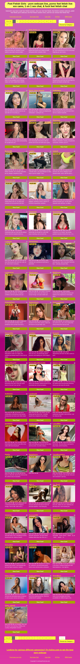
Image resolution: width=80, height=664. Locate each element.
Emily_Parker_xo (34, 30)
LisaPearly (8, 241)
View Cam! (16, 56)
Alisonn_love (57, 363)
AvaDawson (9, 394)
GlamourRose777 (10, 363)
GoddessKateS (10, 30)
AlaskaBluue (57, 575)
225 (7, 25)
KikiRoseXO (57, 241)
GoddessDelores (34, 575)
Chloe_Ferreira (10, 575)
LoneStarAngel (34, 181)
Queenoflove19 (10, 181)
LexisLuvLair (9, 272)
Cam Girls (48, 16)
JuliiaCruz (8, 515)
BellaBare (8, 212)
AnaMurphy (9, 90)
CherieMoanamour (59, 454)
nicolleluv (32, 333)
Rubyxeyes (56, 120)
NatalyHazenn (33, 454)
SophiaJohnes (33, 302)
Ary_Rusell (56, 484)
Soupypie (56, 333)
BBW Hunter (68, 16)
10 (47, 21)
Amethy (7, 454)
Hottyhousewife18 (59, 30)
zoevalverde (33, 545)
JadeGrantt (32, 120)
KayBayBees (57, 90)
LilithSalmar (9, 484)
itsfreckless (9, 59)
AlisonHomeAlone (59, 181)
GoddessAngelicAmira (12, 120)
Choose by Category (65, 25)
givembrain (8, 423)
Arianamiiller (9, 333)
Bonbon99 (8, 151)
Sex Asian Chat (34, 16)
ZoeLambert (9, 545)
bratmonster (33, 212)
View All (8, 21)
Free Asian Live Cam (15, 16)
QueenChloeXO (58, 212)
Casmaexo (56, 394)
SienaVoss (56, 545)
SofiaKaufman (33, 423)
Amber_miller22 (10, 605)
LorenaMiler (57, 423)
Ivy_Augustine (57, 59)
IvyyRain (32, 151)
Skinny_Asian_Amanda (36, 90)
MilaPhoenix (57, 272)
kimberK (55, 151)
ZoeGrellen (56, 515)
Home (62, 21)
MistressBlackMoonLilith (37, 363)
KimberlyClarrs (10, 302)
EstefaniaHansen (58, 302)
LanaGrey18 (33, 394)
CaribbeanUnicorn (35, 59)
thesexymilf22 (33, 515)
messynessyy (33, 241)
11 (50, 21)
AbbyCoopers (33, 272)
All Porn (57, 16)
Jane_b (31, 484)
